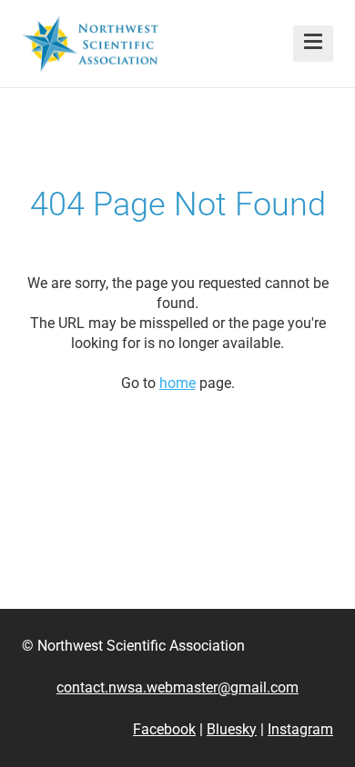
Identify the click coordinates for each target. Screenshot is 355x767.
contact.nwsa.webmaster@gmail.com (177, 687)
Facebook (164, 729)
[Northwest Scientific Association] (90, 44)
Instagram (300, 729)
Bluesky (232, 729)
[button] (313, 43)
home (177, 383)
